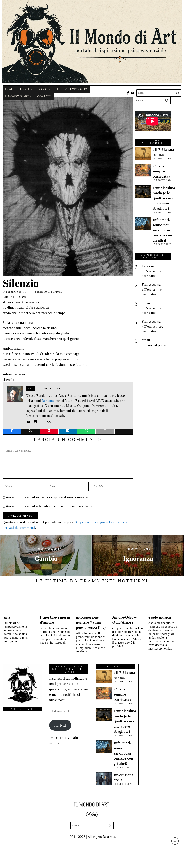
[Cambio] (46, 555)
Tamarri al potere (154, 345)
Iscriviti (60, 725)
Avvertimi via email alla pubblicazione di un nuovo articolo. (50, 506)
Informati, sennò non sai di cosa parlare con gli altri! (162, 229)
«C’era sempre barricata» (161, 171)
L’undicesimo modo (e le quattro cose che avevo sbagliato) (164, 198)
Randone (48, 400)
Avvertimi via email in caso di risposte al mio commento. (48, 497)
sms (7, 617)
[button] (177, 93)
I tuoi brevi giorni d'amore (55, 620)
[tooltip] (128, 93)
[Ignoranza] (138, 555)
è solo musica (159, 617)
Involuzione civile (123, 777)
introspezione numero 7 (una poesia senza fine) (91, 622)
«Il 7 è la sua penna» (163, 152)
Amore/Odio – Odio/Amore (124, 620)
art (144, 303)
